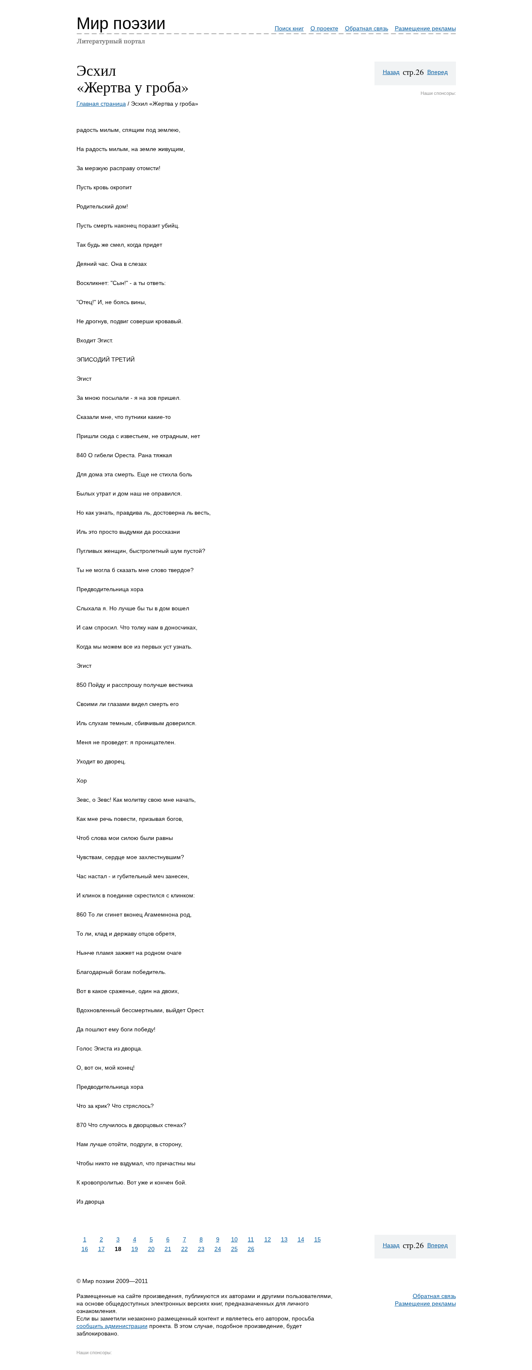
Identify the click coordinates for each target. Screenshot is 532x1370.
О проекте (324, 28)
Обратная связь (366, 28)
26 (251, 1249)
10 (234, 1239)
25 (234, 1249)
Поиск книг (289, 28)
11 (251, 1239)
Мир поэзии (120, 23)
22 (184, 1249)
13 (284, 1239)
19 (134, 1249)
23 (201, 1249)
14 (301, 1239)
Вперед (437, 72)
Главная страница (101, 103)
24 (217, 1249)
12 (267, 1239)
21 (168, 1249)
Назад (391, 72)
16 (84, 1249)
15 (317, 1239)
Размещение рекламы (425, 28)
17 (101, 1249)
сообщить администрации (112, 1326)
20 (151, 1249)
